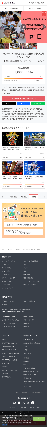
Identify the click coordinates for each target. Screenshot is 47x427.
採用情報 (23, 407)
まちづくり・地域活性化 (31, 261)
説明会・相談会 (28, 316)
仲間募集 (33, 197)
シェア (25, 104)
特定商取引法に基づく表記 (31, 371)
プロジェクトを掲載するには (11, 8)
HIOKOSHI (5, 367)
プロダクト (5, 264)
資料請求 (4, 304)
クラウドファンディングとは (10, 320)
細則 (25, 364)
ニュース (26, 346)
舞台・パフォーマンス (30, 285)
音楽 (25, 264)
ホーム (4, 197)
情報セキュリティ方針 (30, 375)
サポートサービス (29, 320)
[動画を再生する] (23, 27)
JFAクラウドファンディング (10, 370)
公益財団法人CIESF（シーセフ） (17, 61)
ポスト (10, 104)
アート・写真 (6, 285)
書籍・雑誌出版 (28, 278)
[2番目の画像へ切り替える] (14, 46)
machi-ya (5, 373)
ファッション (6, 274)
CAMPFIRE (5, 340)
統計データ (27, 326)
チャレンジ (27, 268)
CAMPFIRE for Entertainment (10, 353)
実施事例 (26, 323)
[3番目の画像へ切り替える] (23, 46)
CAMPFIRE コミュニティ (9, 343)
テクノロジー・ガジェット (10, 261)
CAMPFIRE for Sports (8, 356)
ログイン (31, 3)
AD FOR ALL (6, 363)
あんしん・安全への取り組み (32, 343)
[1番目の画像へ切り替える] (4, 46)
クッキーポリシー (29, 387)
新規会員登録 (40, 3)
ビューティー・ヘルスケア (31, 281)
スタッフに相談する (29, 301)
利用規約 (26, 361)
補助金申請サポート (8, 377)
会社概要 (12, 407)
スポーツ (26, 271)
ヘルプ (25, 350)
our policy (4, 425)
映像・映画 (27, 274)
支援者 (24, 197)
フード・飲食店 (6, 268)
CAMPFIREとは (28, 340)
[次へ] (44, 26)
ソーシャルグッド (37, 61)
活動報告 (13, 197)
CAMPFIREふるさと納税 (9, 360)
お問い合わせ (27, 353)
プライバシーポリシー (30, 368)
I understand (39, 419)
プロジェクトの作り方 (8, 323)
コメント (42, 197)
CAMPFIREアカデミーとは (10, 316)
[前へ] (2, 26)
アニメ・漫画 (6, 271)
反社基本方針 (27, 378)
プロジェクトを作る (8, 301)
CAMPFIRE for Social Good (10, 350)
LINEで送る (39, 104)
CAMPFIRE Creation (8, 346)
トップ (4, 249)
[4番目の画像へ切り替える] (32, 46)
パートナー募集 (34, 407)
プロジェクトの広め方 (8, 326)
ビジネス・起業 (6, 281)
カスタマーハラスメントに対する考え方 (34, 382)
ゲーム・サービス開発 (8, 278)
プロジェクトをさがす (14, 249)
